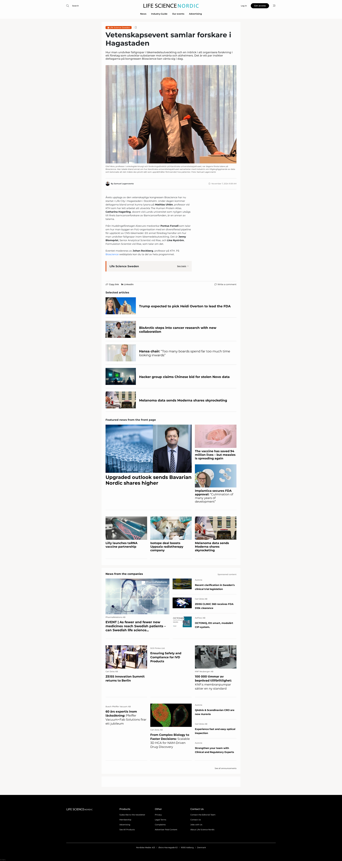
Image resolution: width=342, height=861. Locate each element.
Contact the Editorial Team (202, 815)
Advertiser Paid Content (166, 829)
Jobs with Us (196, 824)
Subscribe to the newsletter (132, 815)
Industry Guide (159, 14)
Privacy (158, 815)
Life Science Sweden (120, 27)
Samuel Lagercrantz (124, 183)
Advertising (195, 14)
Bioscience (112, 254)
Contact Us (195, 819)
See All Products (127, 829)
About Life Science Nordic (202, 829)
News (143, 14)
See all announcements (225, 768)
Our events (178, 14)
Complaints (160, 824)
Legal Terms (160, 819)
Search (75, 6)
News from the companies (124, 573)
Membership (125, 819)
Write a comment (226, 284)
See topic (181, 266)
